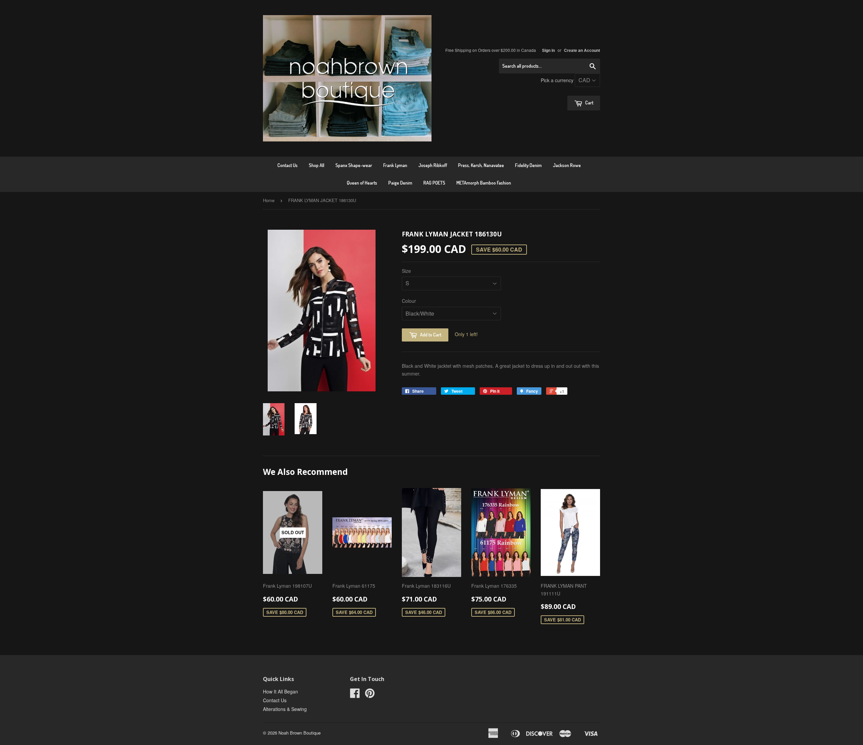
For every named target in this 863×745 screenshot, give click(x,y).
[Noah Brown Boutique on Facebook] (355, 695)
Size (406, 270)
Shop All (316, 165)
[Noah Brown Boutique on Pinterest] (370, 695)
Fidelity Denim (528, 165)
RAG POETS (434, 183)
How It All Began (280, 691)
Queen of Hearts (362, 183)
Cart (588, 102)
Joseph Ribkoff (432, 165)
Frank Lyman (395, 165)
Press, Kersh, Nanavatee (481, 165)
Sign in (548, 50)
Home (268, 200)
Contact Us (287, 165)
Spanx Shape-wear (353, 165)
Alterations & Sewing (285, 709)
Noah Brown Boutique (299, 733)
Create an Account (582, 50)
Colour (409, 300)
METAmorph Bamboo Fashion (483, 183)
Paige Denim (400, 183)
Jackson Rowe (567, 165)
